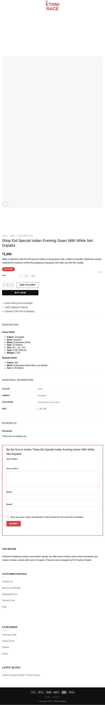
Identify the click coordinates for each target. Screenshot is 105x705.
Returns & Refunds (11, 588)
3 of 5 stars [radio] (36, 463)
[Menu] (3, 6)
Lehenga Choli (9, 635)
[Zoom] (5, 204)
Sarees (5, 647)
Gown (12, 236)
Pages (47, 697)
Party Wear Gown (25, 236)
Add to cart (28, 285)
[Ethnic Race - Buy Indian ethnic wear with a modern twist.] (52, 7)
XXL (45, 409)
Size (4, 276)
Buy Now (20, 293)
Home (4, 236)
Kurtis (5, 653)
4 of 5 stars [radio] (52, 463)
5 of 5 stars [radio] (69, 463)
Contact (56, 697)
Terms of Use (8, 600)
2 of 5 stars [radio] (22, 463)
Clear (100, 272)
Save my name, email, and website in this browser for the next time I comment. (47, 517)
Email (9, 504)
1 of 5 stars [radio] (9, 463)
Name (9, 492)
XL (41, 409)
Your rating (12, 459)
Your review (12, 468)
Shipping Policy (9, 594)
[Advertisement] (52, 34)
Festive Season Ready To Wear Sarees (21, 675)
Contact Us (7, 581)
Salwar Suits (8, 641)
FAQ (4, 607)
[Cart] (101, 7)
